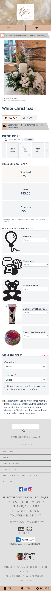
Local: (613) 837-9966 (25, 511)
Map (26, 588)
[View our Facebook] (21, 490)
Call (9, 588)
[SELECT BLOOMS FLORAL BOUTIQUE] (25, 18)
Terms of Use (25, 580)
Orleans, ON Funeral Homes (18, 567)
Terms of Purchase (33, 576)
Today (29, 139)
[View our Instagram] (30, 490)
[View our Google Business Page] (25, 490)
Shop (14, 28)
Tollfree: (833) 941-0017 (25, 515)
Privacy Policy (13, 576)
